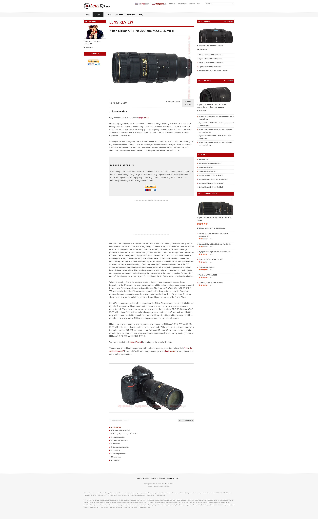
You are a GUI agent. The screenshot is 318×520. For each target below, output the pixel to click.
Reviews (98, 14)
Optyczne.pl (143, 117)
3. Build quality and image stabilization (124, 434)
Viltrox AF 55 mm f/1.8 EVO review (211, 55)
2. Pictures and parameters (120, 430)
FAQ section (170, 351)
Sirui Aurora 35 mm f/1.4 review (210, 45)
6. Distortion (115, 444)
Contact (192, 3)
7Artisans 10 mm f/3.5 (206, 267)
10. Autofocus (116, 457)
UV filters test (203, 160)
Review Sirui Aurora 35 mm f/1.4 (210, 163)
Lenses (108, 14)
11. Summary (115, 460)
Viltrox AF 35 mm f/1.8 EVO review (211, 63)
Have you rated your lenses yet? (92, 42)
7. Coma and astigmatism (120, 447)
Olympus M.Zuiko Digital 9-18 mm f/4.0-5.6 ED (215, 244)
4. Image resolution (117, 437)
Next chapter (185, 420)
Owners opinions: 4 (205, 228)
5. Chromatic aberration (119, 440)
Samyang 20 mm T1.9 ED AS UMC (211, 283)
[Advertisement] (151, 217)
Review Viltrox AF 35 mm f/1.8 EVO (211, 187)
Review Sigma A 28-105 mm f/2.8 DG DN (213, 179)
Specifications (220, 228)
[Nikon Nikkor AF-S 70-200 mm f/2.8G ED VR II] (151, 37)
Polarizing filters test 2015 (208, 171)
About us (172, 3)
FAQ (140, 14)
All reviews (228, 21)
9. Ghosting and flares (118, 454)
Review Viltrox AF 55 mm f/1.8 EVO (211, 183)
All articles (228, 80)
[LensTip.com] (100, 5)
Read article (202, 110)
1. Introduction (116, 427)
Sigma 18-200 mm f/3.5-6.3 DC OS (210, 259)
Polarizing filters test (206, 167)
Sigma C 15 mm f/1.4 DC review (210, 67)
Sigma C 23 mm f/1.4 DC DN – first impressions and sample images (211, 106)
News (88, 14)
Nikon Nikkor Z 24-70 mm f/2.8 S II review (213, 70)
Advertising (182, 3)
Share (189, 104)
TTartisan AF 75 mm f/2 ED (208, 275)
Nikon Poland (136, 342)
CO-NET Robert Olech (166, 484)
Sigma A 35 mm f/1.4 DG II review (210, 59)
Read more (89, 47)
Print (189, 102)
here (98, 507)
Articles (119, 14)
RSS (198, 3)
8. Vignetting (115, 450)
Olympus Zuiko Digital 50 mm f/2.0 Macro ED (214, 252)
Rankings (131, 14)
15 (212, 254)
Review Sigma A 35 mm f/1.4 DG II (210, 175)
